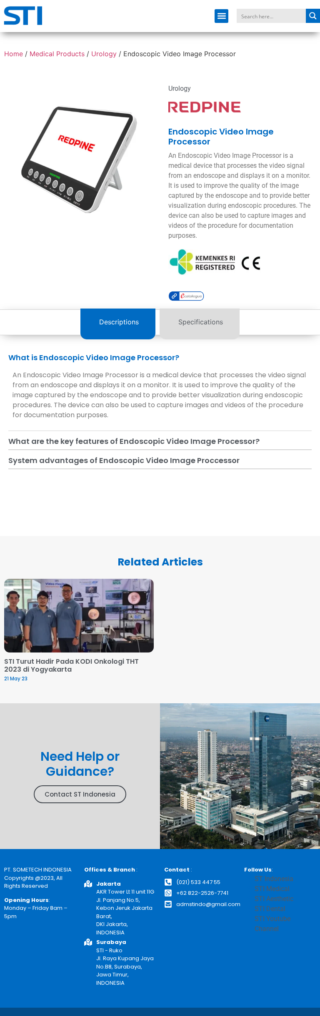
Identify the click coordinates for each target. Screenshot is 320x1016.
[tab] (117, 324)
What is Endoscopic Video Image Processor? (93, 357)
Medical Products (57, 54)
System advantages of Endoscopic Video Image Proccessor (124, 460)
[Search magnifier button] (313, 16)
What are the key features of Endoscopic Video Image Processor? (134, 441)
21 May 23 (16, 678)
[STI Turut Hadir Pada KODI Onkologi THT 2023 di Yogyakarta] (79, 615)
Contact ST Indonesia (80, 794)
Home (13, 54)
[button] (221, 16)
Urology (104, 54)
